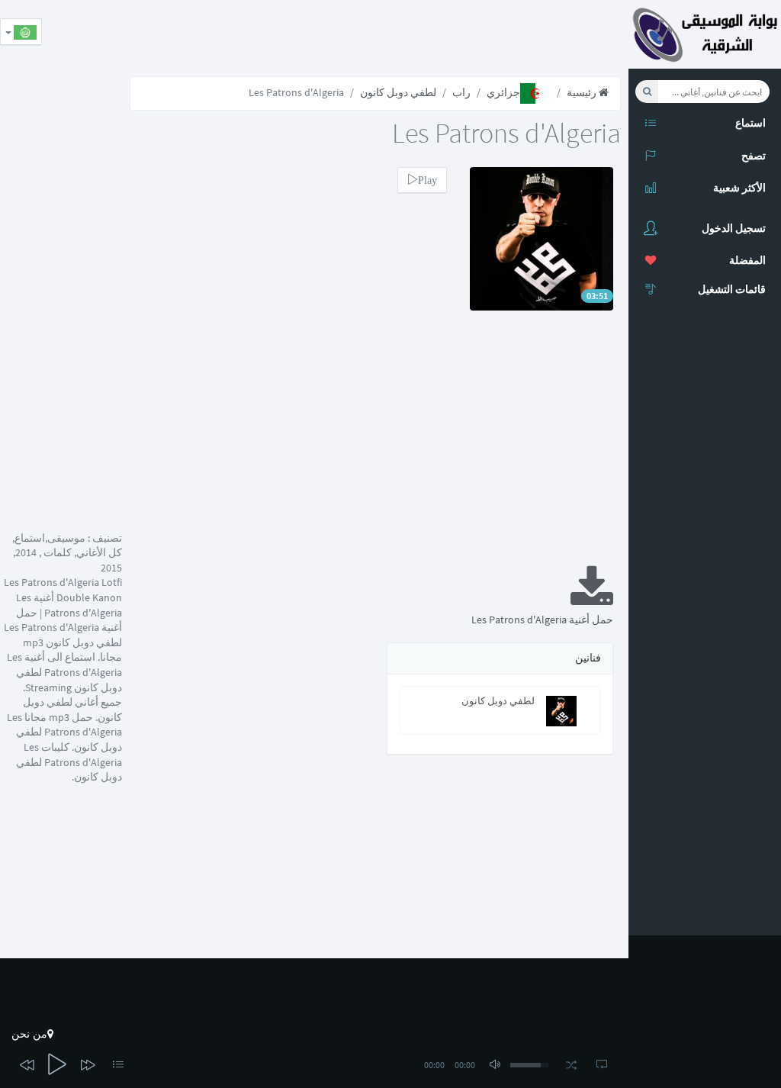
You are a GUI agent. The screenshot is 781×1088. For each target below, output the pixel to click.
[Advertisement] (350, 34)
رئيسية (583, 92)
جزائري (503, 92)
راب (461, 92)
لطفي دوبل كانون (398, 92)
